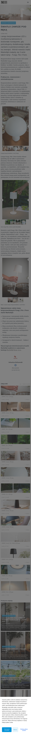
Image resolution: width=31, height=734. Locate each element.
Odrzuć (15, 729)
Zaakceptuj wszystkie (7, 729)
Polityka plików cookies (24, 729)
